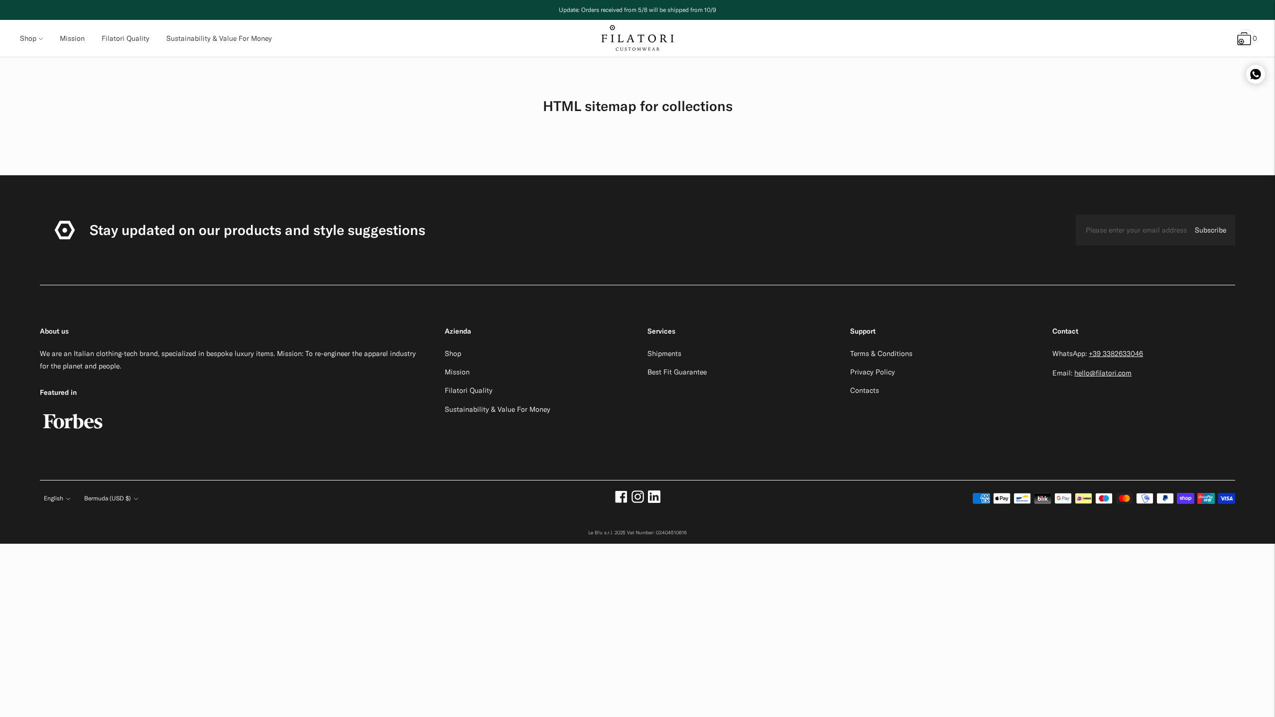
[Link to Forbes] (73, 433)
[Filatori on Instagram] (638, 500)
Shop (28, 38)
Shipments (664, 353)
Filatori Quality (469, 390)
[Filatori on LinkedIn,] (654, 500)
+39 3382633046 (1116, 353)
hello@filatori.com (1103, 372)
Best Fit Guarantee (677, 371)
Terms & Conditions (881, 353)
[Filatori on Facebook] (621, 500)
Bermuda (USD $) (107, 498)
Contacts (864, 390)
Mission (457, 371)
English (53, 498)
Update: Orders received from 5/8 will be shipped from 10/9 (637, 9)
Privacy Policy (872, 371)
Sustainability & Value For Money (497, 409)
